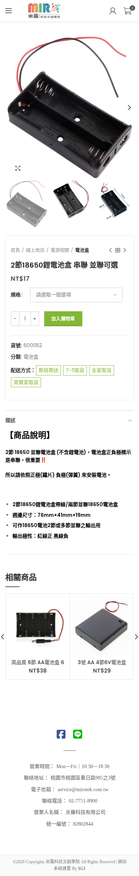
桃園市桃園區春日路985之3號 (83, 778)
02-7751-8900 (83, 801)
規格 (16, 294)
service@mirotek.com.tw (83, 789)
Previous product (110, 250)
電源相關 (60, 250)
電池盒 (82, 250)
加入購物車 (63, 318)
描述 (10, 420)
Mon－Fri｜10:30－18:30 (82, 766)
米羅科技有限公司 (85, 812)
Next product (124, 250)
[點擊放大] (18, 168)
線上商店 (35, 250)
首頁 (15, 250)
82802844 (83, 824)
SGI (81, 868)
